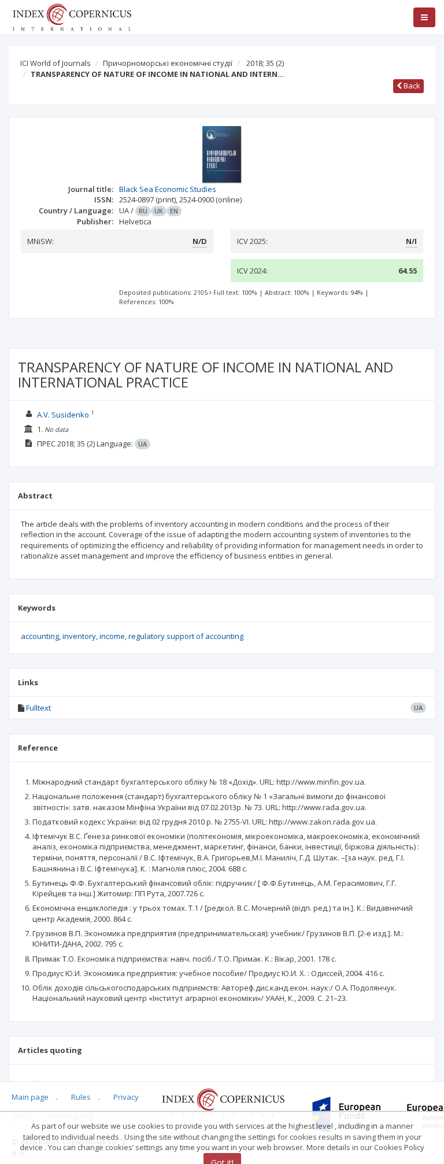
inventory (79, 636)
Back (411, 85)
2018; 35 (265, 63)
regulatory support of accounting (185, 636)
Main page (30, 1097)
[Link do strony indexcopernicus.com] (223, 1101)
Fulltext (38, 708)
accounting (40, 636)
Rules (81, 1097)
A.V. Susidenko (63, 414)
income (112, 636)
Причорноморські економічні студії (167, 63)
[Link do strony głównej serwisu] (71, 16)
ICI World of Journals (55, 63)
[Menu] (424, 17)
